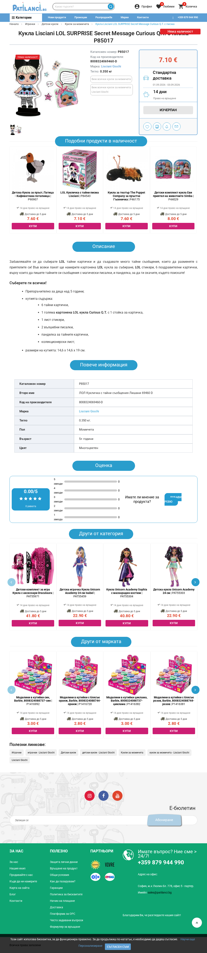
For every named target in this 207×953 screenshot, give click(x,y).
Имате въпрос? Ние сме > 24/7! (167, 853)
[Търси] (110, 6)
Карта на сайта (20, 887)
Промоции (80, 17)
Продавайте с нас (21, 874)
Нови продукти (57, 17)
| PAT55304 (126, 593)
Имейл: (155, 892)
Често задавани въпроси (66, 920)
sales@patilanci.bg (160, 892)
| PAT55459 (80, 593)
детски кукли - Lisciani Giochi (98, 752)
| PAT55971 (33, 593)
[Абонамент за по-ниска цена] (167, 126)
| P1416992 (33, 701)
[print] (157, 126)
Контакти (143, 17)
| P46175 (126, 196)
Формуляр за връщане (65, 926)
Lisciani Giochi (111, 66)
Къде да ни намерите (23, 881)
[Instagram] (89, 795)
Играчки (30, 24)
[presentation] (195, 582)
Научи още (188, 939)
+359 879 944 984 (188, 25)
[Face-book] (103, 795)
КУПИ (33, 226)
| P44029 (173, 196)
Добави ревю (173, 499)
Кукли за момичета (77, 24)
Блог (13, 894)
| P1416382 (126, 701)
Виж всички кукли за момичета (111, 79)
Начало (14, 24)
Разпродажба (103, 17)
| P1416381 (173, 701)
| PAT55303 (173, 591)
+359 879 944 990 (188, 17)
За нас (14, 862)
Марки (125, 17)
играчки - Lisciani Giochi (41, 752)
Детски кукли (50, 24)
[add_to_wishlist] (147, 126)
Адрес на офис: (147, 874)
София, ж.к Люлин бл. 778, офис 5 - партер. (166, 886)
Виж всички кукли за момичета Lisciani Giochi (111, 89)
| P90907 (33, 196)
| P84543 (79, 194)
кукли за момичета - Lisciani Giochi (169, 752)
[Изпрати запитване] (176, 126)
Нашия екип (17, 868)
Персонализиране (90, 945)
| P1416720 (80, 701)
